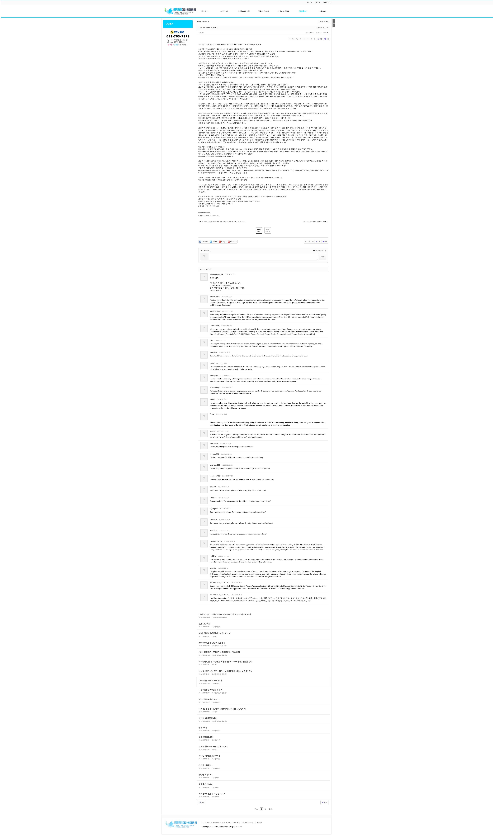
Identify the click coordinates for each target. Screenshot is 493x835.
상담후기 (169, 23)
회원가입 (317, 2)
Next (270, 809)
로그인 (309, 2)
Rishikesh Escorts (216, 541)
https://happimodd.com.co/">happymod (240, 437)
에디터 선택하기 (320, 250)
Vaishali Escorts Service (253, 334)
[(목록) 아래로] (308, 39)
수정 (321, 39)
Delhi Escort (235, 344)
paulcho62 (213, 530)
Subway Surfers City (271, 379)
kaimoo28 (213, 519)
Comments (205, 269)
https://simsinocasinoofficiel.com (260, 523)
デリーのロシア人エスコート (220, 582)
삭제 (327, 39)
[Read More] (263, 615)
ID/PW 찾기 (327, 2)
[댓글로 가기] (311, 39)
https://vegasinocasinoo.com (262, 479)
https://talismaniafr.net (257, 512)
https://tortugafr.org (262, 468)
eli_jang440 (214, 509)
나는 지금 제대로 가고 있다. (208, 27)
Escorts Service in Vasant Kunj (303, 334)
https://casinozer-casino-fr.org (259, 501)
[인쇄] (315, 39)
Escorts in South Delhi (234, 334)
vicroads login (215, 387)
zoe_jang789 (214, 454)
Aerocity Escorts (262, 405)
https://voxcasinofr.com (256, 490)
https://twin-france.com (243, 447)
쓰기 (325, 802)
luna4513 (213, 498)
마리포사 (201, 32)
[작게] (300, 39)
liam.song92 (214, 443)
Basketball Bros (216, 356)
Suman (212, 399)
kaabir (212, 363)
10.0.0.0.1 (213, 556)
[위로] (304, 39)
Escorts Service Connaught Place (277, 334)
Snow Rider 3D (284, 317)
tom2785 (213, 487)
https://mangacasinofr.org (256, 534)
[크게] (297, 39)
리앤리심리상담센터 (217, 274)
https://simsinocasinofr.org (253, 458)
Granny (213, 303)
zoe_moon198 (215, 476)
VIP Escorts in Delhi (263, 422)
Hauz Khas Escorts (217, 334)
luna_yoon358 (215, 465)
